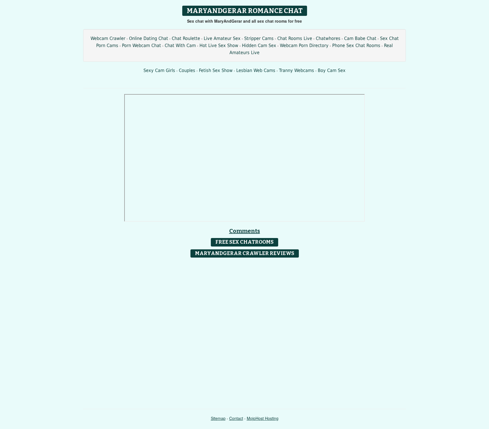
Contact (236, 418)
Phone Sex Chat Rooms (356, 45)
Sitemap (218, 418)
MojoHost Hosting (262, 418)
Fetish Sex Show (216, 70)
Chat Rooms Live (294, 38)
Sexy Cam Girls (159, 70)
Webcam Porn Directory (304, 45)
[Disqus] (244, 331)
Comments (244, 231)
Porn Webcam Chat (141, 45)
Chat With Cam (180, 45)
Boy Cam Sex (332, 70)
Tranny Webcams (296, 70)
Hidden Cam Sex (259, 45)
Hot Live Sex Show (219, 45)
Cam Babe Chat (360, 38)
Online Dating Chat (148, 38)
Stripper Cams (259, 38)
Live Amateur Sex (222, 38)
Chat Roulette (186, 38)
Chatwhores (328, 38)
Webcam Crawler (108, 38)
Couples (187, 70)
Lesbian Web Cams (255, 70)
